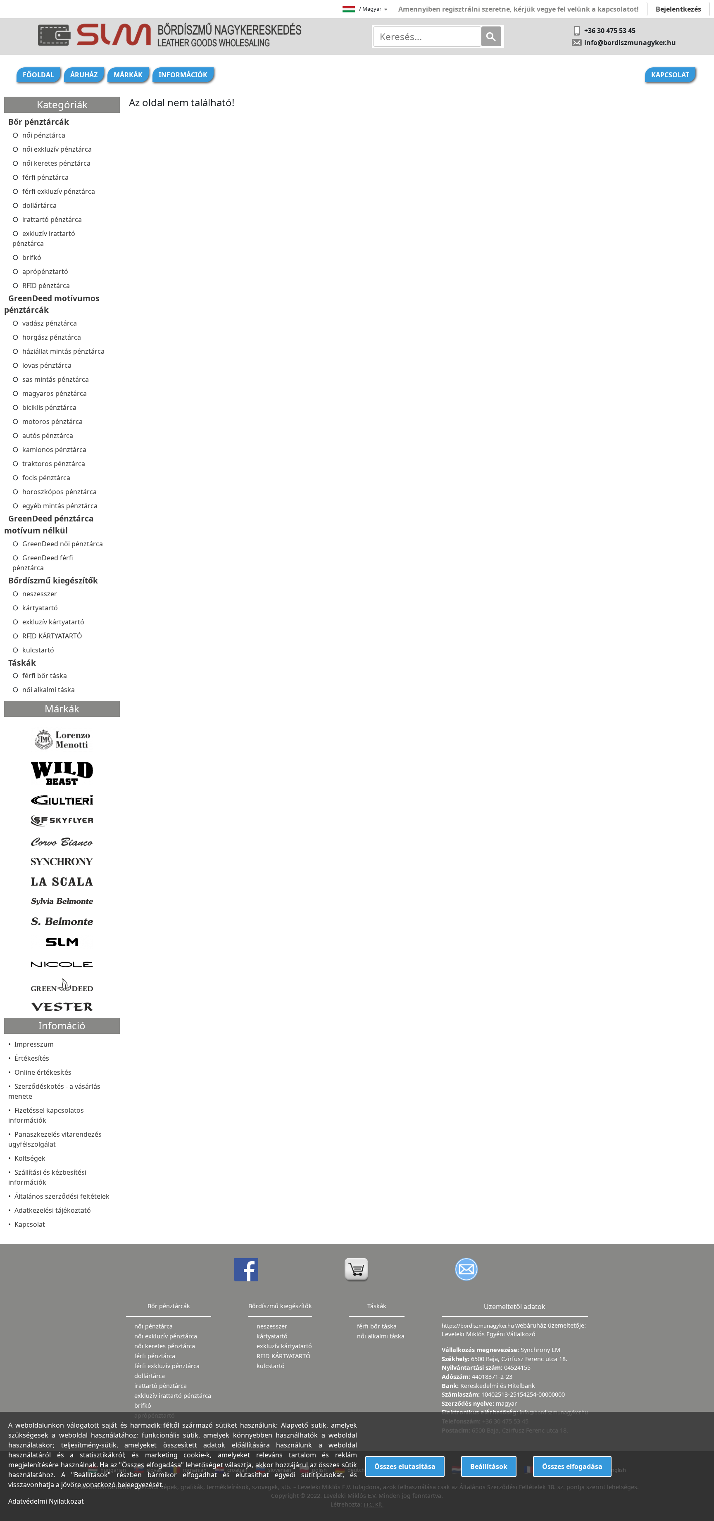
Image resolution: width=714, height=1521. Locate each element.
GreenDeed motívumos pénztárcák (52, 304)
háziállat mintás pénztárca (63, 351)
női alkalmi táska (48, 689)
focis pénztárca (46, 477)
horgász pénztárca (51, 337)
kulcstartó (38, 650)
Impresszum (34, 1044)
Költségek (29, 1158)
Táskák (22, 662)
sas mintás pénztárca (55, 379)
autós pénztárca (47, 435)
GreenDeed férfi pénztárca (42, 562)
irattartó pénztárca (52, 219)
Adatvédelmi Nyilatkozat (46, 1501)
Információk (183, 74)
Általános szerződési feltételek (61, 1196)
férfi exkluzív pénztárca (58, 191)
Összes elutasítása (405, 1466)
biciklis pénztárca (49, 407)
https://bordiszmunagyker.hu (478, 1325)
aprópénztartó (45, 271)
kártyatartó (40, 607)
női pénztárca (43, 135)
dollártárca (39, 205)
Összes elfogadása (572, 1466)
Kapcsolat (670, 74)
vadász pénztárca (49, 323)
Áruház (84, 74)
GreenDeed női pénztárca (62, 543)
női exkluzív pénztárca (57, 149)
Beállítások (488, 1466)
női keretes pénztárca (56, 163)
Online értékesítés (42, 1072)
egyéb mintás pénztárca (60, 505)
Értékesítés (31, 1058)
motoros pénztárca (52, 421)
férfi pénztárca (45, 177)
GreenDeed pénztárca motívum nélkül (49, 524)
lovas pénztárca (46, 365)
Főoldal (38, 74)
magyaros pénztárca (54, 393)
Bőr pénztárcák (38, 121)
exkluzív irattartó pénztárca (43, 238)
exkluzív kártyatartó (53, 621)
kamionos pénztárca (54, 449)
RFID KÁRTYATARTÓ (52, 635)
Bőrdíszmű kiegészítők (53, 580)
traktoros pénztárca (53, 463)
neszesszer (39, 593)
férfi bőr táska (44, 675)
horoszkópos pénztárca (59, 491)
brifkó (31, 257)
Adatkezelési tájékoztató (52, 1210)
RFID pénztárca (46, 285)
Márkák (128, 74)
